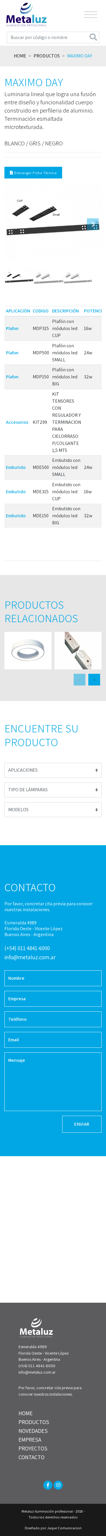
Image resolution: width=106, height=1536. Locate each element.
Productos (47, 56)
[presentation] (79, 679)
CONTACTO (31, 1457)
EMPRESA (30, 1439)
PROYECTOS (33, 1448)
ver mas (28, 650)
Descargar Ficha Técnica (35, 172)
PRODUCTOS (34, 1422)
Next (93, 224)
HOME (26, 1413)
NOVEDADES (33, 1431)
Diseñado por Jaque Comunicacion (53, 1527)
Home (20, 56)
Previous (13, 224)
